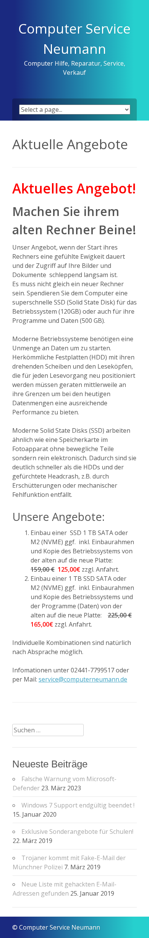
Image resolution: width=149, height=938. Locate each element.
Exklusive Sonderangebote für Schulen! (77, 831)
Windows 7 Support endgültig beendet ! (77, 805)
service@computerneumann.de (83, 679)
